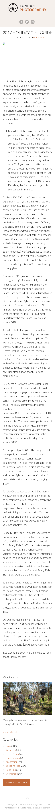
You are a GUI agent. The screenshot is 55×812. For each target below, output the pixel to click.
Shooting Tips (13, 765)
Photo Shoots (13, 757)
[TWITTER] (27, 22)
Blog (8, 745)
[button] (27, 16)
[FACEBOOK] (21, 22)
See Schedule (11, 731)
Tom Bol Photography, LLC (27, 8)
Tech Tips (11, 769)
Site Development (41, 807)
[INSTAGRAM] (33, 22)
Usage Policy (26, 807)
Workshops (12, 773)
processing (11, 761)
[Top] (27, 798)
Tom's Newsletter (16, 782)
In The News (12, 753)
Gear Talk (38, 37)
